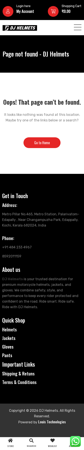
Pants (7, 355)
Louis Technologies (52, 421)
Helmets (9, 329)
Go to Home (42, 142)
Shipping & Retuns (18, 373)
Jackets (9, 338)
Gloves (8, 346)
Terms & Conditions (19, 382)
